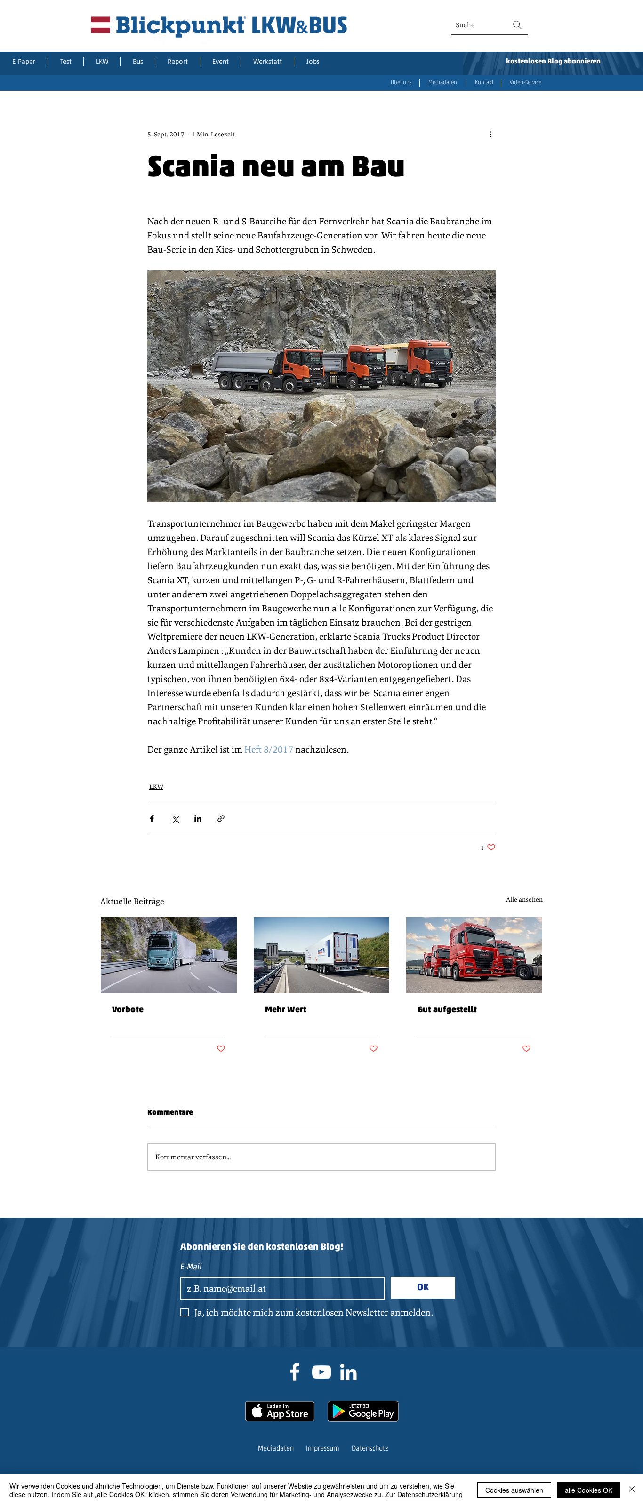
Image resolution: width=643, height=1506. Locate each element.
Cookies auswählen (514, 1490)
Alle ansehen (524, 899)
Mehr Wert (285, 1010)
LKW (156, 786)
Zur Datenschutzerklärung (424, 1494)
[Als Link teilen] (221, 818)
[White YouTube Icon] (321, 1372)
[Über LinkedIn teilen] (197, 818)
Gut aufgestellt (447, 1010)
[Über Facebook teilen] (151, 818)
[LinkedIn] (348, 1372)
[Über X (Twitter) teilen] (174, 818)
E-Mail (191, 1267)
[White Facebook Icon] (294, 1372)
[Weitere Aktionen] (490, 134)
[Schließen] (631, 1490)
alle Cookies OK (588, 1490)
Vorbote (128, 1010)
